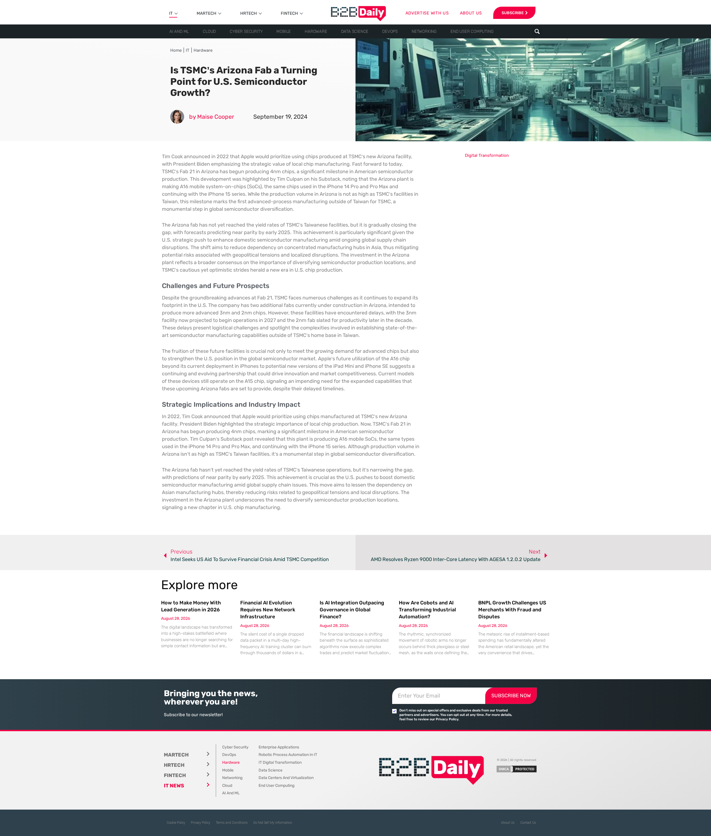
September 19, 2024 (280, 116)
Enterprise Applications (279, 747)
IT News (174, 785)
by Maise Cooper (211, 116)
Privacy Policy (200, 823)
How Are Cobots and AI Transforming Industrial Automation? (427, 610)
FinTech (289, 13)
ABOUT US (471, 13)
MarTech (206, 13)
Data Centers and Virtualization (286, 777)
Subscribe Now (511, 696)
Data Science (355, 31)
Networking (424, 31)
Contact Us (528, 823)
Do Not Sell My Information (272, 823)
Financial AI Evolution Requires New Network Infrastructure (267, 610)
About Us (508, 823)
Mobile (283, 31)
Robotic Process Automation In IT (288, 754)
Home (176, 50)
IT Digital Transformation (280, 762)
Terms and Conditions (232, 823)
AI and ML (179, 31)
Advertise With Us (427, 13)
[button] (537, 31)
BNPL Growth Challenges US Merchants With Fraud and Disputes (512, 610)
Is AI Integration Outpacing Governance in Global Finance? (352, 610)
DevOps (390, 31)
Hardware (316, 31)
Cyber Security (246, 31)
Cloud (209, 31)
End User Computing (471, 31)
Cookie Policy (176, 823)
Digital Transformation (487, 155)
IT (171, 13)
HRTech (248, 13)
